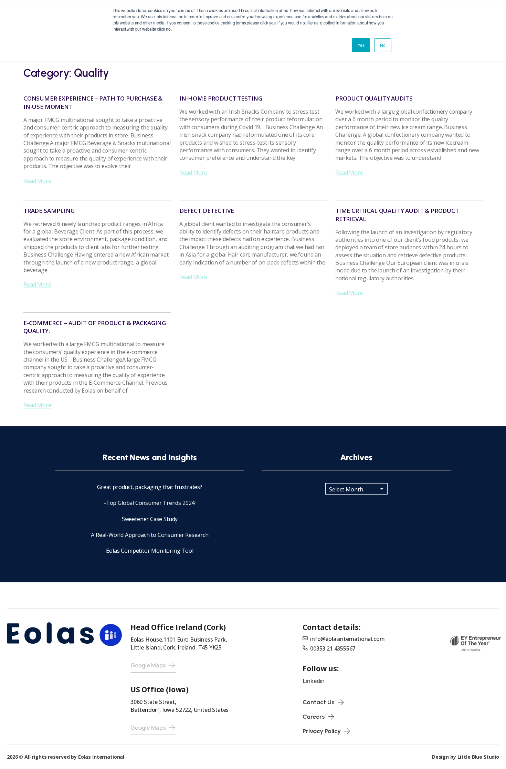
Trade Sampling (49, 211)
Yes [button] (361, 45)
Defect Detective (206, 211)
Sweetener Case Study (150, 519)
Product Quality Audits (374, 98)
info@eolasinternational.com (347, 639)
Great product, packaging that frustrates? (149, 487)
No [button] (383, 45)
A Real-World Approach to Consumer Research (149, 535)
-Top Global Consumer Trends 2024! (150, 503)
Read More (37, 181)
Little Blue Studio (478, 757)
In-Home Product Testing (220, 98)
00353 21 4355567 (332, 648)
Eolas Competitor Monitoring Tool (149, 550)
